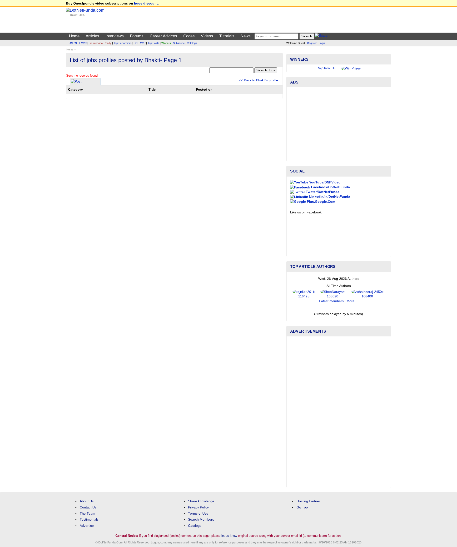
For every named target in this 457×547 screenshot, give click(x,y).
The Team (87, 513)
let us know (229, 535)
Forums (137, 36)
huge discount (146, 3)
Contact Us (88, 507)
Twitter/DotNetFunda (322, 192)
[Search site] (322, 36)
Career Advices (163, 36)
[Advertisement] (338, 124)
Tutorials (226, 36)
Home (74, 36)
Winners (166, 43)
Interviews (114, 36)
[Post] (76, 82)
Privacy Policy (198, 507)
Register (312, 43)
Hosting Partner (308, 501)
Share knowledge (201, 501)
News (246, 36)
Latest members (331, 301)
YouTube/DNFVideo (324, 182)
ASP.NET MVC (78, 43)
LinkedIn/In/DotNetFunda (329, 196)
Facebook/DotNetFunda (330, 187)
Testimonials (89, 519)
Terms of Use (198, 513)
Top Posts (153, 43)
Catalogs (192, 43)
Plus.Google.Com (320, 201)
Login (322, 43)
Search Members (201, 519)
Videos (207, 36)
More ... (352, 301)
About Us (87, 501)
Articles (92, 36)
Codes (189, 36)
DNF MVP (139, 43)
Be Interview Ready (100, 43)
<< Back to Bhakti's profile (258, 80)
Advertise (87, 525)
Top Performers (123, 43)
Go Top (302, 507)
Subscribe (179, 43)
